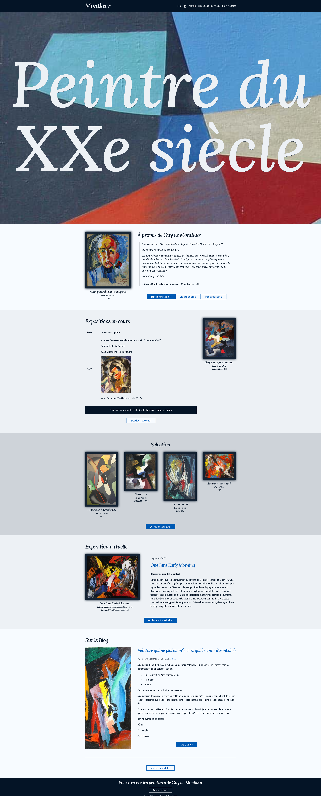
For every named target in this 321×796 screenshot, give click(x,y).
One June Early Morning (172, 565)
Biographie (215, 5)
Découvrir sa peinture (160, 526)
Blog (224, 5)
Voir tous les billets (160, 768)
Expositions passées (140, 420)
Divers (174, 659)
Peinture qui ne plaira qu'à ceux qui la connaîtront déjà (186, 650)
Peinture (192, 5)
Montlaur (97, 6)
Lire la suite (186, 744)
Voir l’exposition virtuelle (160, 620)
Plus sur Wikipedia (213, 296)
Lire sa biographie (188, 296)
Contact (232, 5)
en (181, 5)
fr (185, 5)
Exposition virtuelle (160, 296)
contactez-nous (164, 410)
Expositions (203, 5)
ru (178, 5)
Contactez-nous (160, 790)
